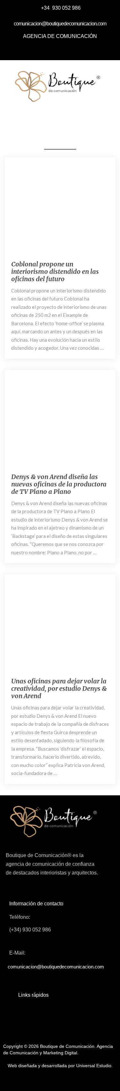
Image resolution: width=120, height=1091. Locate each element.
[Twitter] (53, 50)
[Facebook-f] (38, 50)
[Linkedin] (67, 50)
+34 (46, 8)
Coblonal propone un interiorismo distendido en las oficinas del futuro (55, 271)
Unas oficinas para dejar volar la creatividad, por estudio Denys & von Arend (59, 688)
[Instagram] (81, 50)
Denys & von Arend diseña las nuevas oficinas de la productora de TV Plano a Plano (59, 484)
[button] (55, 116)
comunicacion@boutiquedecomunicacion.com (60, 23)
